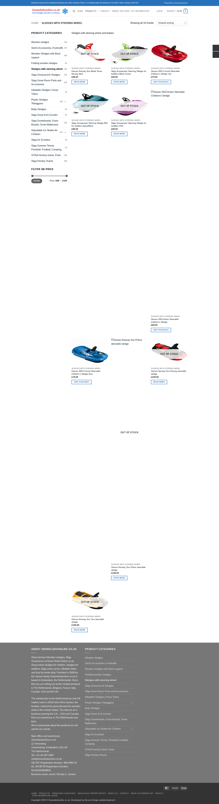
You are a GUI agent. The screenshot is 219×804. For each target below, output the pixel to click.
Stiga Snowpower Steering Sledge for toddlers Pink (128, 124)
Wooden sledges (40, 42)
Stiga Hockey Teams (42, 161)
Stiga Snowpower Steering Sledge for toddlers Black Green (128, 72)
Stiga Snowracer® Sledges (45, 75)
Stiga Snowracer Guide (45, 796)
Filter (37, 181)
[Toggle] (65, 101)
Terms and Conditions (64, 793)
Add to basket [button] (161, 82)
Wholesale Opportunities (92, 793)
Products (90, 11)
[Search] (74, 11)
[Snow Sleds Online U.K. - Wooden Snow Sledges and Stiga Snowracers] (49, 11)
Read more (79, 82)
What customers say (142, 793)
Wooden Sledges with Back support (45, 55)
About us (113, 793)
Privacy (159, 793)
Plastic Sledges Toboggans (39, 101)
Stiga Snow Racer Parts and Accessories (46, 82)
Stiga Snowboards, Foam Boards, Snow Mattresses (44, 122)
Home (80, 11)
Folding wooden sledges (44, 63)
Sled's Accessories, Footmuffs (47, 48)
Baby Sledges (38, 109)
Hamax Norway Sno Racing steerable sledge (168, 372)
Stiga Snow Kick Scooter (44, 115)
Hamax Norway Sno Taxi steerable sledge (88, 620)
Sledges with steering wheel (47, 69)
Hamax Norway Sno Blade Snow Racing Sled (87, 72)
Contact (105, 11)
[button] (159, 11)
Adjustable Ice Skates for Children (44, 132)
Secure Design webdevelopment (100, 800)
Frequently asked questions (176, 3)
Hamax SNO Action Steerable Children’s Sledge (165, 320)
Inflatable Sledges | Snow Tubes (44, 92)
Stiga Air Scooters (40, 140)
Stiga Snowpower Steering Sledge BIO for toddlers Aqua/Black (90, 124)
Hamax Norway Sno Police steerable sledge (128, 568)
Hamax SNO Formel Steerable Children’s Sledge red (165, 72)
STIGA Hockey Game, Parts (46, 155)
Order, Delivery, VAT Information (130, 11)
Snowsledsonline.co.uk (59, 800)
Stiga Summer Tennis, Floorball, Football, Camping (46, 147)
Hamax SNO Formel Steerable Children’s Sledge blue (86, 372)
